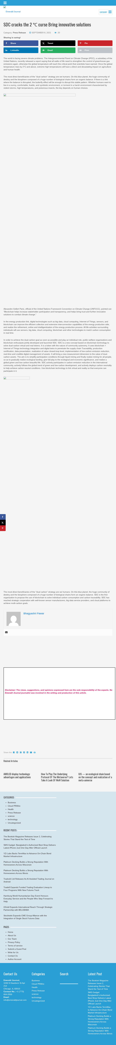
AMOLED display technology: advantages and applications (17, 775)
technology (13, 819)
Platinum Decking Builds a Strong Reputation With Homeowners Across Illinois (100, 1031)
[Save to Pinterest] (3, 528)
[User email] (6, 632)
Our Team (12, 939)
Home (10, 932)
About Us (12, 935)
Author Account (14, 959)
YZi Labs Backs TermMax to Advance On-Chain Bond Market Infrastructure (100, 1010)
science (11, 816)
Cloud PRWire (14, 806)
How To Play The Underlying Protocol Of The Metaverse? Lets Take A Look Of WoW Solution (57, 777)
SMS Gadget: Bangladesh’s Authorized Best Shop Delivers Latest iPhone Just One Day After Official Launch (99, 998)
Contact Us (13, 956)
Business (12, 802)
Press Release (19, 32)
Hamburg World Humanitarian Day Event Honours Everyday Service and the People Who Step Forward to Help (28, 899)
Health (11, 809)
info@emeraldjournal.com (15, 1000)
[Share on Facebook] (3, 517)
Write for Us (13, 952)
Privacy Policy (14, 942)
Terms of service (15, 945)
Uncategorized (14, 823)
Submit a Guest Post (17, 949)
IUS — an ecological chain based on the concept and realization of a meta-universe (95, 777)
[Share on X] (3, 522)
